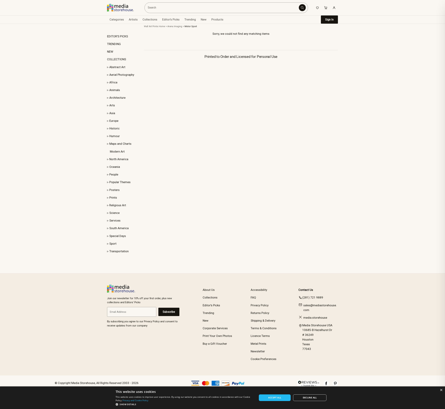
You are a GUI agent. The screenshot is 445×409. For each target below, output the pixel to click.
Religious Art (117, 205)
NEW (110, 51)
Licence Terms (260, 336)
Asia (112, 113)
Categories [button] (117, 19)
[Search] (302, 7)
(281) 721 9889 (312, 297)
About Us (209, 290)
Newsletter (258, 351)
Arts (112, 105)
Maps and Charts (120, 143)
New (204, 19)
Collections (150, 19)
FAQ (253, 297)
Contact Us (305, 290)
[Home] (123, 7)
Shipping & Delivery (263, 320)
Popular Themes (120, 182)
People (113, 174)
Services (114, 220)
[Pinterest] (335, 385)
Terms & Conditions (264, 328)
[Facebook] (326, 385)
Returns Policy (260, 313)
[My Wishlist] (317, 7)
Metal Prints (258, 343)
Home (162, 26)
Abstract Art (117, 67)
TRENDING (114, 44)
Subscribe (169, 311)
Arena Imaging (174, 26)
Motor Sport (191, 26)
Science (114, 213)
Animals (114, 90)
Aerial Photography (121, 74)
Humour (114, 136)
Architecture (117, 97)
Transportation (119, 251)
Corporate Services (215, 328)
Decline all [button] (310, 397)
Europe (113, 120)
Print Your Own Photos (217, 336)
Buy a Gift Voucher (215, 343)
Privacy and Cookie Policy (135, 400)
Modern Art (117, 151)
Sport (112, 243)
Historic (114, 128)
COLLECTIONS (116, 59)
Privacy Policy (260, 305)
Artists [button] (133, 19)
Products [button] (217, 19)
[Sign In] (334, 7)
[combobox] (222, 8)
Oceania (114, 167)
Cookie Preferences (263, 359)
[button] (184, 404)
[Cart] (326, 7)
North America (118, 159)
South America (119, 228)
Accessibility (259, 290)
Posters (114, 190)
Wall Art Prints (151, 26)
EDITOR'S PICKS (117, 36)
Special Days (117, 236)
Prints (113, 197)
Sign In (329, 19)
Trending (190, 19)
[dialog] (222, 397)
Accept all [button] (274, 397)
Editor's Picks (171, 19)
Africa (113, 82)
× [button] (441, 390)
